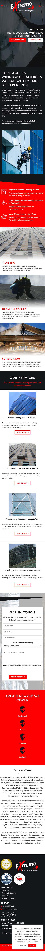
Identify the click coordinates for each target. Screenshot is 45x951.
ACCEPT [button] (32, 945)
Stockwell (22, 757)
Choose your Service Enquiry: (22, 643)
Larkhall (22, 743)
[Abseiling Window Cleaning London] (22, 6)
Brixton (22, 730)
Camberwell (22, 716)
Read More (23, 945)
